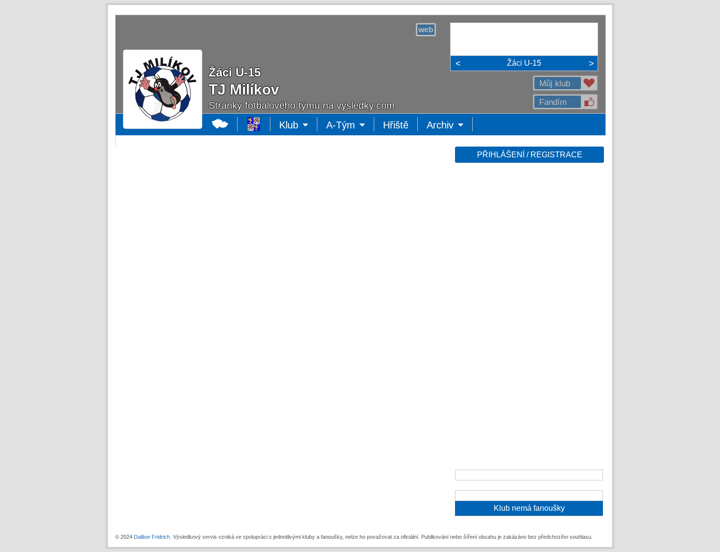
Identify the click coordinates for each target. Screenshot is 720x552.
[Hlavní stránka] (220, 124)
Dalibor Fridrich (152, 537)
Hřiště (395, 125)
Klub (298, 125)
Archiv (450, 125)
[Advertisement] (528, 320)
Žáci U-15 (524, 63)
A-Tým (347, 125)
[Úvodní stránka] (254, 124)
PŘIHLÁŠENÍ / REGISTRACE (529, 155)
